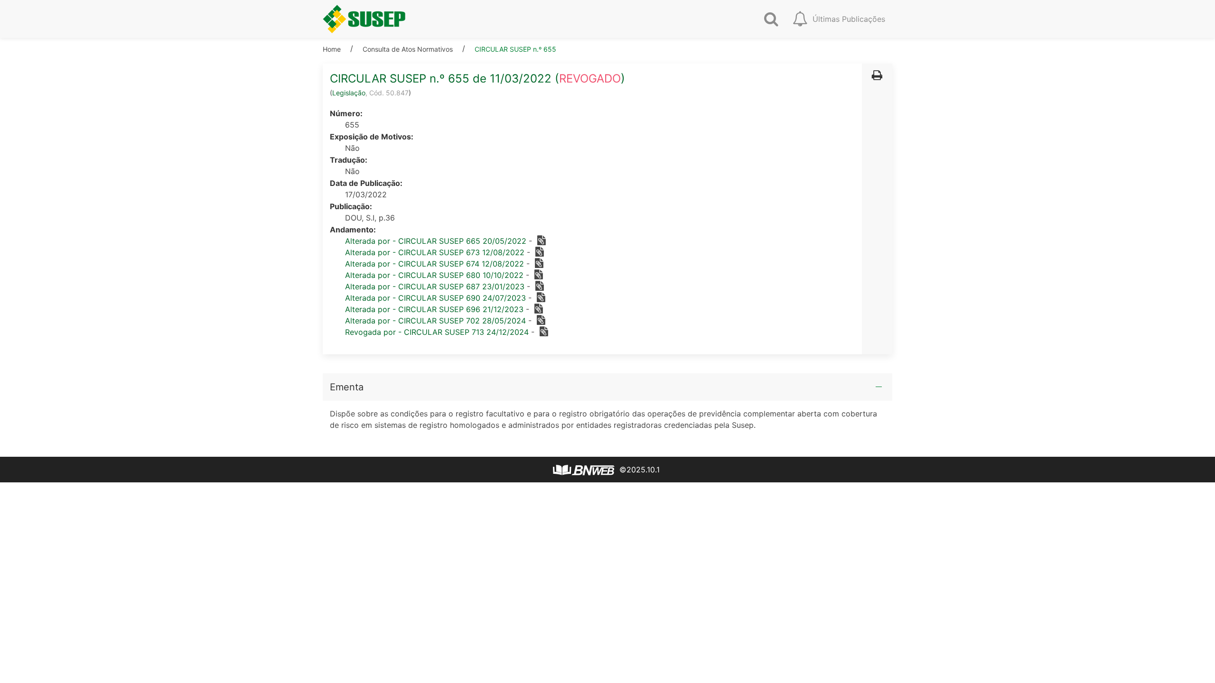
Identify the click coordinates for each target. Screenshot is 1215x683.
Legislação (348, 93)
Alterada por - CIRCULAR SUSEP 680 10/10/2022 (434, 275)
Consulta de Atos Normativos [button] (408, 49)
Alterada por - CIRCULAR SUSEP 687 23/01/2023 (434, 286)
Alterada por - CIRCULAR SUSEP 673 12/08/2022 (434, 252)
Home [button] (332, 49)
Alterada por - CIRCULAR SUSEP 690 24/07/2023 (435, 298)
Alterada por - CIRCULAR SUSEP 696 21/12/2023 (434, 309)
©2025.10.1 (638, 469)
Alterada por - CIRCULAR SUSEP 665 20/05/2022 (435, 241)
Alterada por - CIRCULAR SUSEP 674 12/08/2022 (434, 263)
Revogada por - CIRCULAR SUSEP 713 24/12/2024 (437, 332)
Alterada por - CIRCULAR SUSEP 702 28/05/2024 (435, 320)
